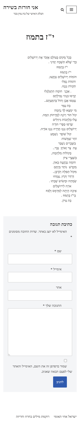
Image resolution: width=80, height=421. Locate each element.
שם (58, 251)
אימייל (56, 269)
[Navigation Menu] (71, 9)
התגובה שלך (52, 305)
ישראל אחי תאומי (65, 416)
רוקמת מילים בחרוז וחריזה (32, 416)
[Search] (62, 9)
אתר (59, 287)
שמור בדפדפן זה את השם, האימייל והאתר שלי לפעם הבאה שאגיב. (42, 368)
